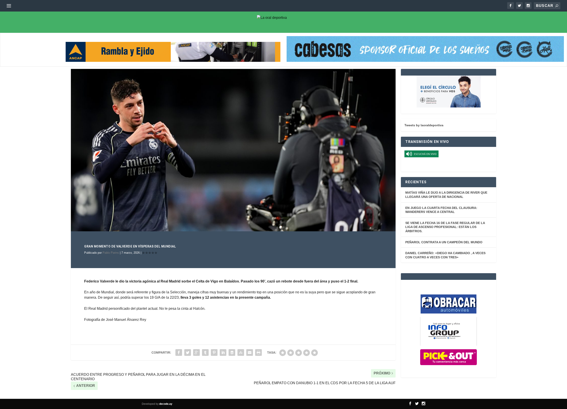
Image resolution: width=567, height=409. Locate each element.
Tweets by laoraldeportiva (423, 125)
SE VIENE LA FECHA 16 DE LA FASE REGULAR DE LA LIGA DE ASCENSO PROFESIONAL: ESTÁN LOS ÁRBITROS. (445, 227)
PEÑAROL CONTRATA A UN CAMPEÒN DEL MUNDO (443, 242)
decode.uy (165, 403)
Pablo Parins (111, 252)
